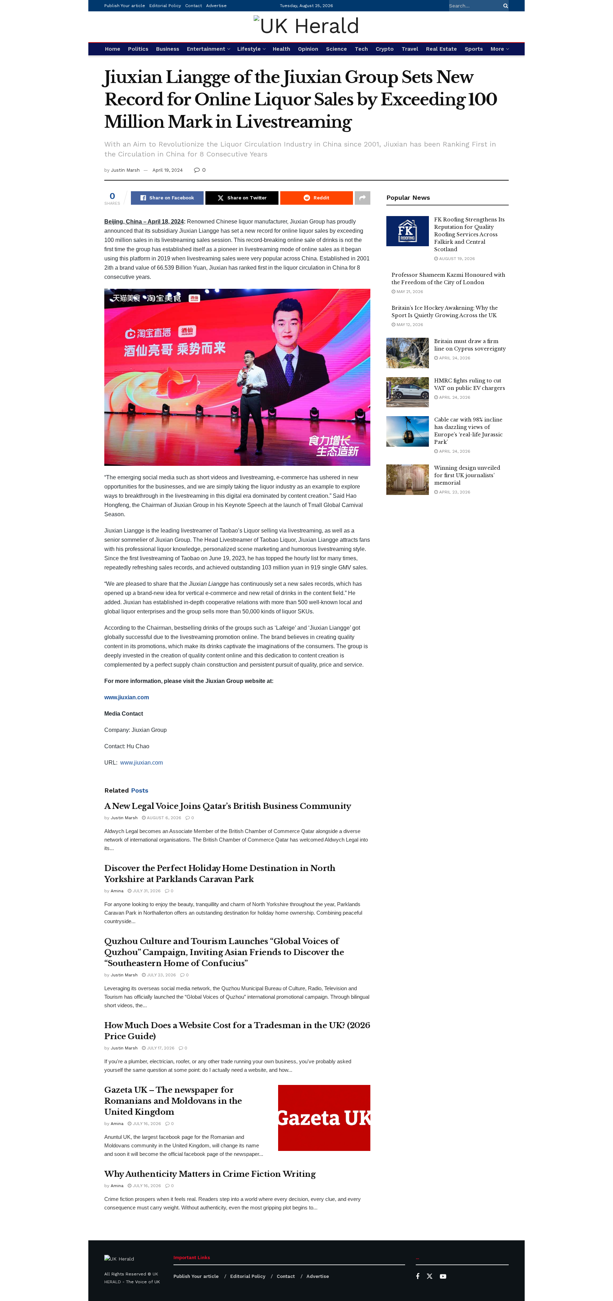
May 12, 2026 (409, 324)
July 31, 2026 (146, 890)
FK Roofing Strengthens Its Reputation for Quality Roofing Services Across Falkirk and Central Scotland (469, 234)
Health (281, 49)
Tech (361, 49)
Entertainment (206, 49)
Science (336, 49)
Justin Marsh (125, 170)
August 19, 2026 (456, 258)
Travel (410, 49)
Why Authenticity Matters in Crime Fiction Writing (209, 1174)
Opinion (308, 49)
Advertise (216, 5)
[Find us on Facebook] (417, 1277)
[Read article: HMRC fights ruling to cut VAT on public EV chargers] (407, 392)
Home (112, 49)
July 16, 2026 (146, 1123)
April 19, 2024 (168, 170)
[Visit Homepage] (306, 26)
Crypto (385, 49)
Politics (138, 49)
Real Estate (441, 49)
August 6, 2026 (163, 817)
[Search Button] (504, 5)
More (497, 49)
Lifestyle (249, 49)
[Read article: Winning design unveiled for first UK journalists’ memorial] (407, 479)
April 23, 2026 (454, 492)
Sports (474, 49)
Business (167, 49)
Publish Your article (124, 5)
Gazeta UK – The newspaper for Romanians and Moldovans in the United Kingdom (173, 1101)
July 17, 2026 (160, 1048)
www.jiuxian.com (141, 763)
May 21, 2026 (409, 291)
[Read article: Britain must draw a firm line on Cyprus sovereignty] (407, 353)
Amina (117, 890)
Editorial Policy (165, 5)
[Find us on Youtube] (443, 1277)
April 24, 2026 (454, 357)
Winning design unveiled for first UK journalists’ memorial (467, 475)
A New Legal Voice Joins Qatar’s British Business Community (227, 806)
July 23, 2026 (160, 974)
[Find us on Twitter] (429, 1276)
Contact (193, 5)
